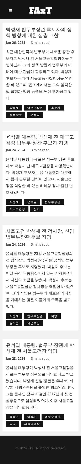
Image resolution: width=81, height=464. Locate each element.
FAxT (40, 10)
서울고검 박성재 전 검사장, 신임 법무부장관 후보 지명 (40, 234)
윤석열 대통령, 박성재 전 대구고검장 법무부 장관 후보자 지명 (40, 139)
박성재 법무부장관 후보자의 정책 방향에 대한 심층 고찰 (39, 32)
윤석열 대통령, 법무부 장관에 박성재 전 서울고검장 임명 (40, 348)
